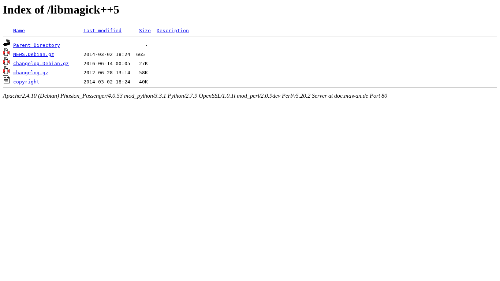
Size (145, 30)
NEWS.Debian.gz (33, 54)
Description (173, 30)
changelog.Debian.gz (41, 63)
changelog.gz (30, 72)
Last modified (102, 30)
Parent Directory (36, 45)
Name (19, 30)
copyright (26, 82)
